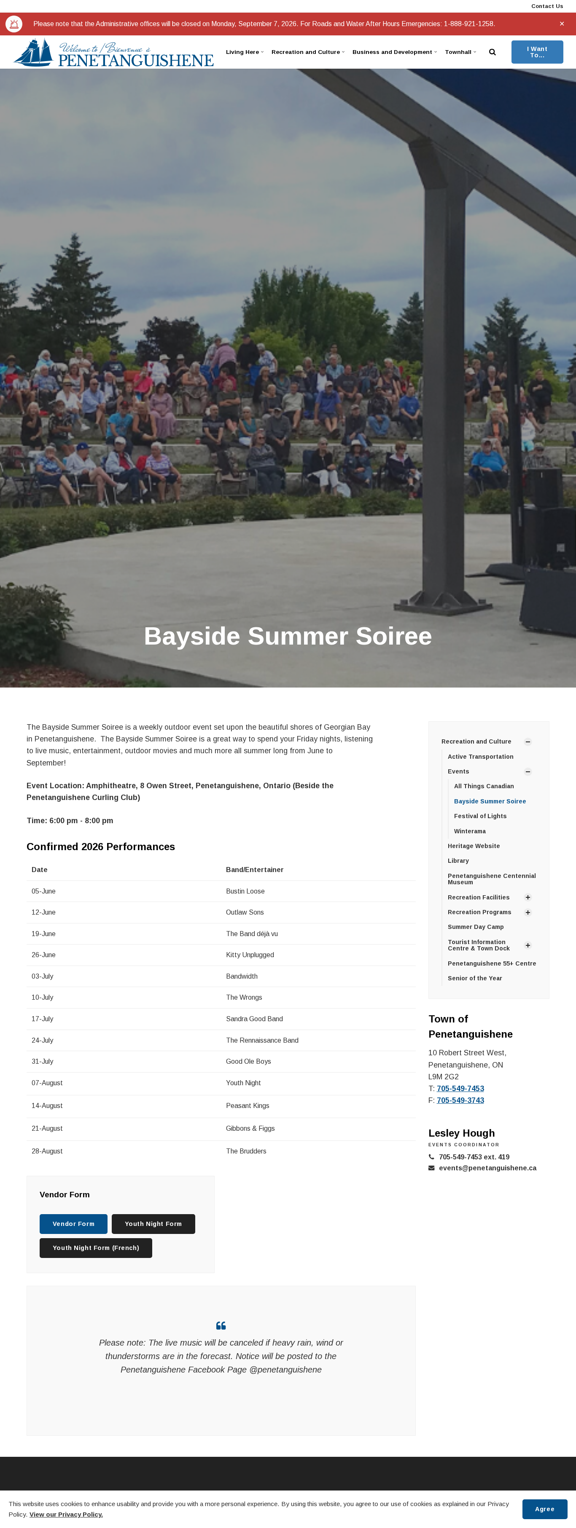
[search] (492, 52)
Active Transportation (481, 756)
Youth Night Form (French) (96, 1247)
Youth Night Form (153, 1223)
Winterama (470, 831)
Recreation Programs (479, 912)
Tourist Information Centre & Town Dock (479, 945)
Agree (544, 1509)
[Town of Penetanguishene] (113, 52)
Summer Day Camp (476, 926)
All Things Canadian (484, 786)
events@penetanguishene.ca (487, 1168)
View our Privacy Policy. (66, 1514)
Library (458, 860)
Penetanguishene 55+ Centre (492, 963)
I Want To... (537, 51)
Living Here (242, 52)
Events (458, 771)
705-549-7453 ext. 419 (474, 1157)
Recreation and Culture (306, 52)
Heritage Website (474, 846)
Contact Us (546, 6)
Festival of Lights (480, 816)
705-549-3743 (460, 1100)
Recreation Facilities (479, 897)
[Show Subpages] (528, 742)
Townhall (458, 52)
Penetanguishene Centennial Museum (492, 879)
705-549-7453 (460, 1088)
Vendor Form (73, 1223)
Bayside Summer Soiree (490, 801)
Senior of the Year (475, 978)
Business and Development (392, 52)
